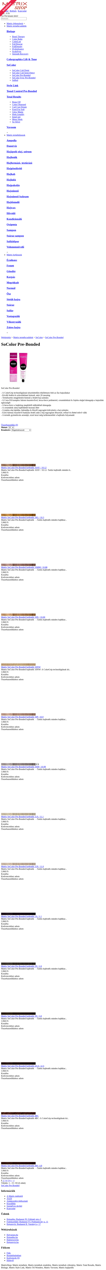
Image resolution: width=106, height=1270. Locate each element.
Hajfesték (12, 157)
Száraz (10, 304)
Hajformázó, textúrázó (19, 162)
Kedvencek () (13, 1258)
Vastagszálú (13, 316)
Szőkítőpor (13, 241)
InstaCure (16, 117)
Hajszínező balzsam (18, 196)
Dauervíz (12, 145)
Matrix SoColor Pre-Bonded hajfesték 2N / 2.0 (21, 966)
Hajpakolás (13, 185)
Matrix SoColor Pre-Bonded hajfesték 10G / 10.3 (22, 517)
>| (13, 1180)
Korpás (11, 276)
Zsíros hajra (13, 327)
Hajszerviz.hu (13, 1242)
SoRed (15, 80)
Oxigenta (12, 224)
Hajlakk (11, 179)
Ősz (9, 293)
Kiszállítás (11, 1203)
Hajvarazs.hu (12, 1235)
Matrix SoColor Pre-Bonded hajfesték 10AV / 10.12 (24, 467)
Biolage (11, 31)
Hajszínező (13, 190)
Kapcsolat (11, 1208)
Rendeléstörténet (14, 1255)
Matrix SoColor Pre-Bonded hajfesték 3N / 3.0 (21, 1016)
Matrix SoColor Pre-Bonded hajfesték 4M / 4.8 (21, 1165)
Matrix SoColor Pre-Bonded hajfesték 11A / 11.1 (22, 816)
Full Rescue (17, 44)
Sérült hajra (13, 299)
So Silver (16, 122)
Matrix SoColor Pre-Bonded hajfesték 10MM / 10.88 (24, 567)
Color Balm (17, 39)
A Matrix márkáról (15, 1196)
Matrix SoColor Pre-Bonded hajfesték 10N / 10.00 (23, 617)
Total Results (14, 96)
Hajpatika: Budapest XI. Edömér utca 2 (24, 1219)
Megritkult (13, 282)
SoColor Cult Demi (20, 70)
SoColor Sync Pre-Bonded (23, 78)
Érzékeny (12, 260)
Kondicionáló (14, 218)
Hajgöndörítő (14, 168)
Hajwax (11, 207)
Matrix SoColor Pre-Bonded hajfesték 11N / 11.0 (22, 866)
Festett (10, 265)
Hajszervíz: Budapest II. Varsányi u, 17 (24, 1224)
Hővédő (11, 213)
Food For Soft (18, 109)
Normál (11, 288)
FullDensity (17, 46)
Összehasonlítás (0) (9, 425)
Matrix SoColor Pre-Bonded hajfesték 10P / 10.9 (22, 717)
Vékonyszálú (14, 321)
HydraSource (18, 49)
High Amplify (18, 114)
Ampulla (12, 140)
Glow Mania (17, 112)
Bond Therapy (18, 36)
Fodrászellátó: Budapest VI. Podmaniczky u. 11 (27, 1222)
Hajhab (11, 174)
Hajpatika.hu (12, 1237)
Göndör (11, 271)
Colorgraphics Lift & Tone (22, 59)
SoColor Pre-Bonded (21, 75)
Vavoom (11, 127)
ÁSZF (9, 1198)
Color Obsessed (19, 104)
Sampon (11, 230)
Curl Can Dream (19, 107)
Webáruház (6, 337)
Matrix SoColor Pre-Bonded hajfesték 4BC (20, 1116)
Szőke (10, 310)
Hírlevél (10, 1260)
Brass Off (16, 102)
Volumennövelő (15, 246)
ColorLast (16, 41)
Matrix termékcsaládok (23, 337)
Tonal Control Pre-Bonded (22, 91)
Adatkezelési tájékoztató (17, 1201)
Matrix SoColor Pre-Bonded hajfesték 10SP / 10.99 (23, 767)
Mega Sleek (17, 119)
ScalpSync (16, 51)
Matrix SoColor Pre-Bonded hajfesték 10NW (21, 667)
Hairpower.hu (13, 1240)
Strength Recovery (20, 54)
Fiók (9, 1253)
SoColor (11, 65)
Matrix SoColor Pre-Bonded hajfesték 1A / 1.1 (21, 916)
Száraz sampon (15, 235)
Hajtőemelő (13, 202)
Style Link (12, 85)
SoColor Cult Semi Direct (23, 73)
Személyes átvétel (14, 1206)
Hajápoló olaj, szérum (19, 151)
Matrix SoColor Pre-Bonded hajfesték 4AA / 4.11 (22, 1066)
